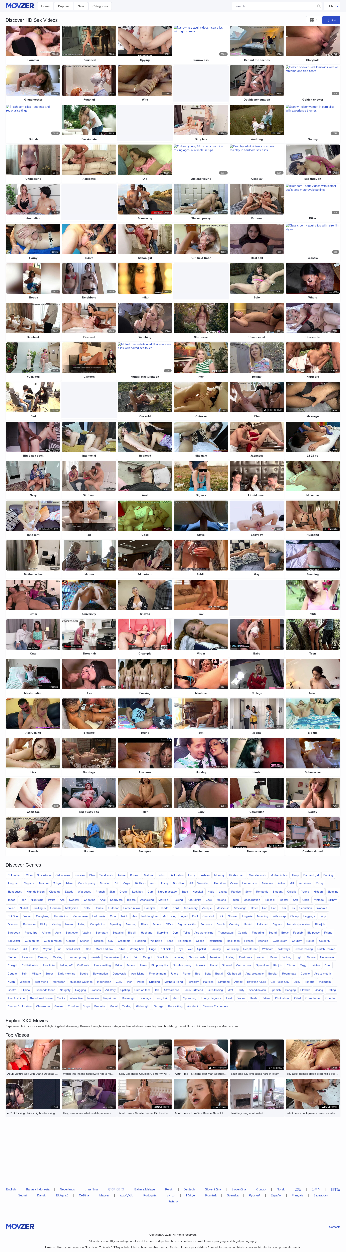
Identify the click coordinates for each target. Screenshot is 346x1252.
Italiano (173, 1201)
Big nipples (184, 940)
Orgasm (29, 883)
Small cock (106, 875)
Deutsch (189, 1189)
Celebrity (324, 940)
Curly (119, 981)
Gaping (70, 940)
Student (278, 891)
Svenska (232, 1195)
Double (99, 908)
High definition (36, 891)
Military (36, 973)
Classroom (43, 1006)
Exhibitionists (30, 965)
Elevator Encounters (215, 1006)
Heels (253, 998)
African (46, 932)
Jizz (125, 957)
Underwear (327, 957)
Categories (100, 6)
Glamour (13, 924)
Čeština (84, 1195)
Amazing (131, 924)
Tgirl (24, 973)
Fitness (248, 940)
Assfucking (147, 899)
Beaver (26, 916)
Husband (146, 932)
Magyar (104, 1195)
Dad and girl (311, 875)
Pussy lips (31, 932)
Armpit (238, 981)
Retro (273, 957)
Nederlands (67, 1189)
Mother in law (279, 875)
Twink (124, 916)
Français (297, 1195)
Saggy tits (116, 899)
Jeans (174, 973)
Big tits (131, 899)
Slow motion (100, 973)
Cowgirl (12, 965)
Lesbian (205, 875)
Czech (200, 940)
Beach (221, 924)
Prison (69, 883)
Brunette (99, 1006)
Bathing (328, 875)
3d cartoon (44, 875)
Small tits (162, 957)
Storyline (162, 932)
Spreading (189, 998)
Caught (147, 957)
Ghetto (12, 990)
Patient (266, 998)
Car (264, 908)
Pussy (164, 883)
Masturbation (251, 899)
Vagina (86, 932)
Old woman (62, 875)
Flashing (140, 940)
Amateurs (305, 883)
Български (321, 1195)
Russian (79, 875)
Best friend (41, 981)
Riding (81, 924)
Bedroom (206, 924)
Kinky (43, 924)
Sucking (287, 957)
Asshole (263, 940)
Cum (151, 891)
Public (121, 949)
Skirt (112, 891)
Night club (37, 899)
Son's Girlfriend (193, 990)
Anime (122, 875)
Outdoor (113, 908)
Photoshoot (282, 998)
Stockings (240, 908)
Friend (328, 932)
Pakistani (262, 924)
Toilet (186, 932)
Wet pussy (84, 891)
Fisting (230, 957)
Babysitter (14, 940)
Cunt (328, 965)
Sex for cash (197, 957)
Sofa (208, 973)
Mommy (219, 875)
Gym (176, 932)
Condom (73, 1006)
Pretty (86, 908)
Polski (169, 1189)
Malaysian (71, 908)
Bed (197, 973)
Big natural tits (187, 924)
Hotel (254, 908)
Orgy (303, 965)
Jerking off (65, 965)
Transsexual (225, 932)
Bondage (145, 998)
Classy (294, 916)
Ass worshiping (203, 932)
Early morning (66, 973)
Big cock (270, 899)
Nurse (69, 924)
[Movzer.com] (20, 6)
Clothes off (234, 973)
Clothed (12, 957)
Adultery (110, 990)
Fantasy (216, 949)
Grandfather (313, 998)
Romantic (262, 891)
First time (220, 883)
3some (157, 924)
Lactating (178, 957)
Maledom (325, 981)
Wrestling (203, 883)
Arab (153, 883)
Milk (292, 883)
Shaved (227, 965)
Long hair (162, 998)
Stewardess (171, 990)
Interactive (76, 998)
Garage (158, 1006)
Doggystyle (120, 973)
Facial (213, 965)
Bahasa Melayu (144, 1189)
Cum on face (142, 990)
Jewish (95, 957)
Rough (234, 899)
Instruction (215, 940)
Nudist (24, 908)
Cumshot (208, 916)
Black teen (233, 940)
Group (124, 891)
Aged (184, 916)
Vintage (319, 899)
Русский (254, 1195)
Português (150, 1195)
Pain (135, 957)
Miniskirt (24, 981)
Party (241, 990)
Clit (25, 949)
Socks (61, 998)
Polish (161, 875)
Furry (191, 875)
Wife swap (279, 916)
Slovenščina (213, 1189)
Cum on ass (243, 965)
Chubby (297, 940)
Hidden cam (236, 875)
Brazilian (178, 883)
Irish (129, 981)
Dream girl (128, 998)
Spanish (276, 990)
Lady (323, 916)
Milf (190, 883)
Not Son (13, 916)
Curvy (319, 883)
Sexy (248, 891)
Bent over (72, 932)
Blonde (164, 908)
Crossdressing (304, 949)
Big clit (132, 932)
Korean (134, 875)
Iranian (260, 957)
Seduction (305, 908)
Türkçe (190, 1195)
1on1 (176, 908)
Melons (221, 899)
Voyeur (47, 949)
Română (210, 1195)
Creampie (124, 940)
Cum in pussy (86, 883)
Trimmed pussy (76, 957)
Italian (11, 908)
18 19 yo (140, 883)
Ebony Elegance (211, 998)
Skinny (332, 899)
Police (141, 981)
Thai (283, 908)
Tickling (127, 1006)
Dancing (105, 883)
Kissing (56, 924)
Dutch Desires (326, 949)
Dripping (154, 981)
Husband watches (81, 981)
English (11, 1189)
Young (305, 891)
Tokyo (57, 883)
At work (200, 965)
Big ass (277, 924)
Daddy (69, 891)
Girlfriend (224, 981)
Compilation (97, 924)
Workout (322, 908)
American (215, 957)
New (81, 6)
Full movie (98, 916)
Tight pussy (15, 891)
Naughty (65, 990)
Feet (229, 998)
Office (169, 924)
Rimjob (277, 965)
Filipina (25, 990)
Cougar (12, 973)
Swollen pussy (182, 965)
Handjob (149, 908)
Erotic (285, 932)
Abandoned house (41, 998)
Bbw (92, 875)
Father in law (131, 908)
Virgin (126, 883)
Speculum (262, 965)
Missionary (191, 908)
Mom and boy (104, 949)
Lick (220, 916)
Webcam (267, 949)
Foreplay (193, 981)
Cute (113, 916)
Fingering (258, 932)
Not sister (167, 949)
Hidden (318, 891)
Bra (157, 990)
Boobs (84, 973)
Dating (332, 990)
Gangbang (42, 916)
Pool (195, 916)
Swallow (74, 899)
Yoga (86, 1006)
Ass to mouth (322, 973)
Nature (311, 957)
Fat (273, 908)
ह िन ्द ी (116, 1189)
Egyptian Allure (256, 981)
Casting (57, 957)
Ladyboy (137, 891)
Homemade (249, 883)
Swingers (267, 883)
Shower (233, 916)
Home (45, 6)
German (55, 908)
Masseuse (222, 908)
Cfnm (29, 875)
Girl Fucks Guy (280, 981)
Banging (290, 990)
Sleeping (332, 891)
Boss (170, 940)
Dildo (88, 949)
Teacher (44, 883)
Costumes (245, 957)
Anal (103, 899)
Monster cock (257, 875)
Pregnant (13, 883)
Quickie (292, 891)
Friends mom (157, 973)
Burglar (273, 973)
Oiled (297, 998)
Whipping (156, 940)
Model (114, 1006)
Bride (118, 965)
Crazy (234, 883)
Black (144, 924)
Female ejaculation (299, 924)
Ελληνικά (62, 1195)
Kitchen (85, 940)
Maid (175, 998)
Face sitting (175, 1006)
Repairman (110, 998)
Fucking (178, 899)
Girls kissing (215, 990)
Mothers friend (173, 981)
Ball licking (232, 949)
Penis (143, 965)
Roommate (289, 973)
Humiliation (61, 916)
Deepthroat (250, 949)
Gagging (80, 990)
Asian (281, 883)
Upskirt (201, 949)
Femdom (27, 957)
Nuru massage (167, 891)
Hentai (248, 924)
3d (116, 883)
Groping (43, 957)
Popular (63, 6)
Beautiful (118, 932)
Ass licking (137, 973)
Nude (210, 891)
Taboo (11, 899)
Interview (93, 998)
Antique (207, 908)
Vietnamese (80, 916)
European (14, 932)
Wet (190, 949)
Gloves (58, 1006)
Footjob (298, 932)
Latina (223, 891)
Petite (51, 899)
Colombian (14, 875)
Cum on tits (32, 940)
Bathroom (29, 924)
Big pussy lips (160, 965)
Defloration (177, 875)
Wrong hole (137, 949)
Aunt (58, 932)
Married (163, 899)
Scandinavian (257, 990)
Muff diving (169, 916)
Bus (58, 949)
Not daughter (149, 916)
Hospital (198, 891)
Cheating (89, 899)
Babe (184, 891)
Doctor (284, 899)
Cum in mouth (53, 940)
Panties (236, 891)
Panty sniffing (102, 965)
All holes (13, 949)
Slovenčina (238, 1189)
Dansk (41, 1195)
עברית (171, 1195)
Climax (291, 965)
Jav (134, 916)
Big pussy (313, 932)
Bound (273, 932)
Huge (152, 949)
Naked (310, 940)
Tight (299, 957)
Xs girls (242, 932)
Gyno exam (280, 940)
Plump (187, 973)
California (83, 965)
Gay (110, 940)
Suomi (22, 1195)
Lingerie (247, 916)
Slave (34, 949)
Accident (192, 1006)
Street (49, 973)
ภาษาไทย (91, 1189)
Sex (295, 899)
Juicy (297, 981)
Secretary (102, 932)
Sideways (284, 949)
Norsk (281, 1189)
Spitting (125, 990)
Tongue (309, 981)
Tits (292, 908)
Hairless (208, 981)
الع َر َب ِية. (126, 1195)
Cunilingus (39, 908)
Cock (209, 899)
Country (234, 924)
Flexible (305, 990)
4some (131, 965)
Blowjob (320, 924)
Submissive (111, 957)
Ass (62, 899)
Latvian (315, 965)
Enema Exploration (20, 1006)
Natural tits (194, 899)
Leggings (309, 916)
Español (276, 1195)
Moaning (262, 916)
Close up (54, 891)
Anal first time (16, 998)
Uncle (306, 899)
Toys (180, 949)
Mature (148, 875)
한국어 (316, 1189)
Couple (305, 973)
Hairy (295, 875)
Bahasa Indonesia (37, 1189)
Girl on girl (142, 1006)
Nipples (99, 940)
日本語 (335, 1189)
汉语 (298, 1189)
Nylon (11, 981)
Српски (261, 1189)
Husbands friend (44, 990)
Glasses (96, 990)
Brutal (219, 973)
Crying (319, 990)
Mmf (230, 990)
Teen (23, 899)
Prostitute (49, 965)
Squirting (115, 924)
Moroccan (59, 981)
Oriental (330, 998)
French (100, 891)
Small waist (73, 949)
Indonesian (104, 981)
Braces (240, 998)
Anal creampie (254, 973)
